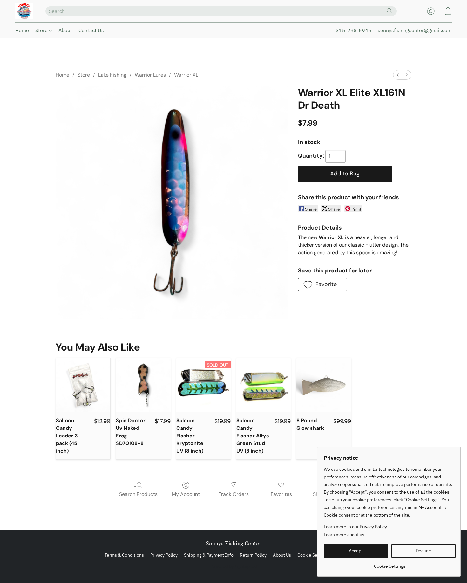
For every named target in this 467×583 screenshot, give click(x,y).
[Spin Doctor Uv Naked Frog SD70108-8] (143, 385)
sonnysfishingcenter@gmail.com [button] (415, 30)
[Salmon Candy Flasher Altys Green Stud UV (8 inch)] (263, 385)
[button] (24, 11)
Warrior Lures (150, 75)
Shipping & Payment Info (209, 555)
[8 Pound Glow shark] (323, 385)
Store (42, 30)
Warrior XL (186, 75)
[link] (390, 564)
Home (22, 30)
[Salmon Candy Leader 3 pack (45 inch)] (83, 385)
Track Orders (234, 494)
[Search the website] (389, 10)
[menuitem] (397, 74)
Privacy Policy (164, 555)
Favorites (281, 494)
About (65, 30)
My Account (186, 494)
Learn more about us (344, 535)
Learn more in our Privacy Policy (355, 527)
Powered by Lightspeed (233, 566)
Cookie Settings (313, 555)
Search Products (138, 494)
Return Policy (253, 555)
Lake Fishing (112, 75)
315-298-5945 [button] (353, 30)
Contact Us (91, 30)
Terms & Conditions (124, 555)
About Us (282, 555)
